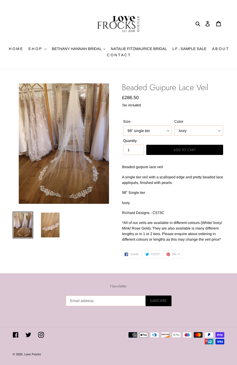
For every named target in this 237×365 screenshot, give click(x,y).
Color (178, 121)
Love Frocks (32, 354)
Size (127, 121)
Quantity (130, 141)
